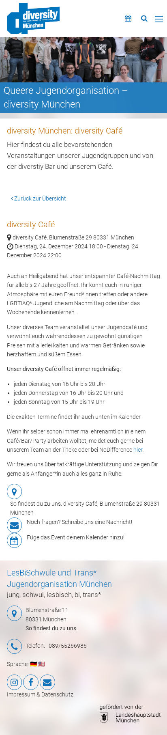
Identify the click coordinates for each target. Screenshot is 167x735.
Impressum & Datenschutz (40, 694)
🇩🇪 (33, 664)
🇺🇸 (41, 664)
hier (137, 449)
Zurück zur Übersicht (39, 198)
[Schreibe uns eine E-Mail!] (47, 682)
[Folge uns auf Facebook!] (31, 682)
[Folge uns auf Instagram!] (14, 682)
